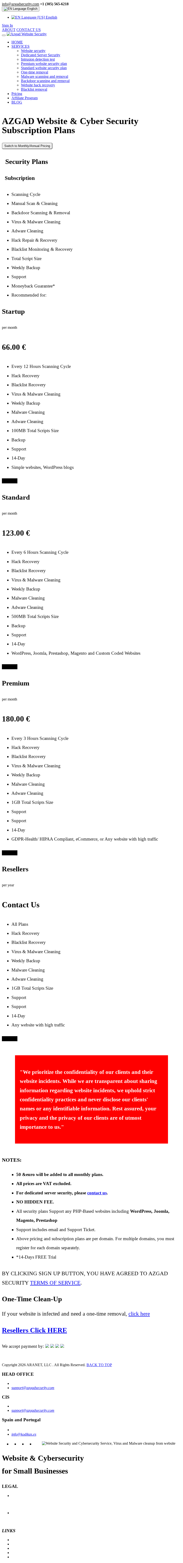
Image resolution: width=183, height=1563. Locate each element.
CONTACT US (28, 30)
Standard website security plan (44, 68)
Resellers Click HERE (34, 1330)
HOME (17, 42)
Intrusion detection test (38, 59)
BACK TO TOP (99, 1365)
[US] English (46, 17)
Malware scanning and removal (44, 76)
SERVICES (20, 46)
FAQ (15, 1540)
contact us (97, 1192)
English (31, 8)
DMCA (16, 1504)
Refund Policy (22, 1513)
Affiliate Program (24, 98)
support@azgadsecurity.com (32, 1388)
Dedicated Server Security (40, 55)
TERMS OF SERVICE (55, 1283)
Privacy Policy (22, 1496)
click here (139, 1314)
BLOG (16, 102)
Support (17, 1553)
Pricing (16, 94)
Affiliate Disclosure (25, 1521)
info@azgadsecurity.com (20, 4)
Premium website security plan (44, 64)
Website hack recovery (38, 85)
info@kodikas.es (23, 1434)
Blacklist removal (34, 89)
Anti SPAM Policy (24, 1508)
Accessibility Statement (28, 1517)
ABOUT (8, 30)
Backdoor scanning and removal (45, 81)
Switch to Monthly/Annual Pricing (27, 146)
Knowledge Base (24, 1544)
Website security (33, 51)
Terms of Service (23, 1500)
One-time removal (34, 72)
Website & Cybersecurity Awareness (38, 1548)
